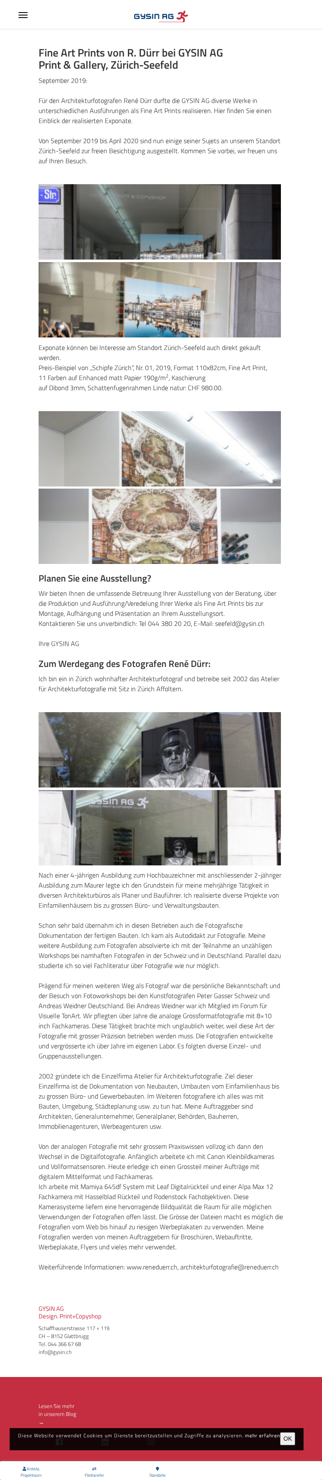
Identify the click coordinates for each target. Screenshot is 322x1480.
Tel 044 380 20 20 (165, 623)
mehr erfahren (262, 1435)
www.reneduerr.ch (152, 1267)
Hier (219, 111)
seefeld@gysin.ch (240, 623)
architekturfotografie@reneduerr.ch (229, 1267)
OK (287, 1438)
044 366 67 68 (64, 1344)
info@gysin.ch (55, 1352)
